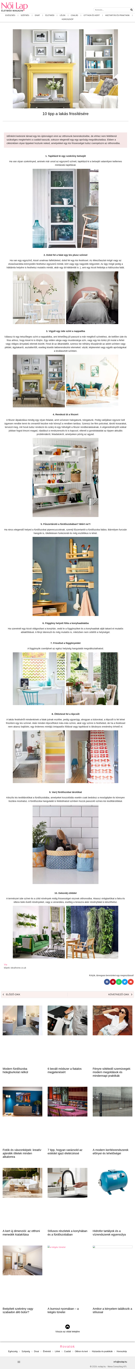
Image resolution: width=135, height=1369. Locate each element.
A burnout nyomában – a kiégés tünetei (63, 1310)
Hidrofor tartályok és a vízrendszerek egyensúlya (109, 1232)
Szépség (25, 15)
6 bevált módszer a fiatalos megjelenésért (65, 1070)
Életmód (49, 15)
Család (74, 15)
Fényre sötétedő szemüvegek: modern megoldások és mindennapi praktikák (112, 1072)
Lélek (62, 15)
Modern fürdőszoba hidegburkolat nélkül (15, 1070)
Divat (37, 15)
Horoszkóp (67, 19)
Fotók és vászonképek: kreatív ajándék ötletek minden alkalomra (22, 1153)
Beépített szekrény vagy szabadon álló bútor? (18, 1310)
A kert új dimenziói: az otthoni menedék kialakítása (21, 1232)
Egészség (10, 15)
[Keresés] (131, 10)
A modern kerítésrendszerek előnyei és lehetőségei (110, 1151)
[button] (107, 982)
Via (5, 964)
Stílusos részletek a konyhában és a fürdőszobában (67, 1232)
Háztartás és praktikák (117, 15)
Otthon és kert (92, 15)
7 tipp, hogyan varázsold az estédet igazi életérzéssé (65, 1151)
